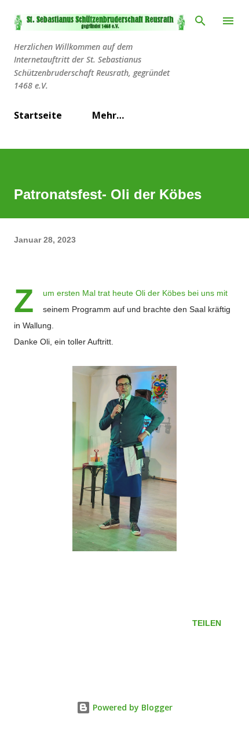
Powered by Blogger (131, 707)
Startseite (38, 115)
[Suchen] (200, 21)
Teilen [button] (206, 623)
